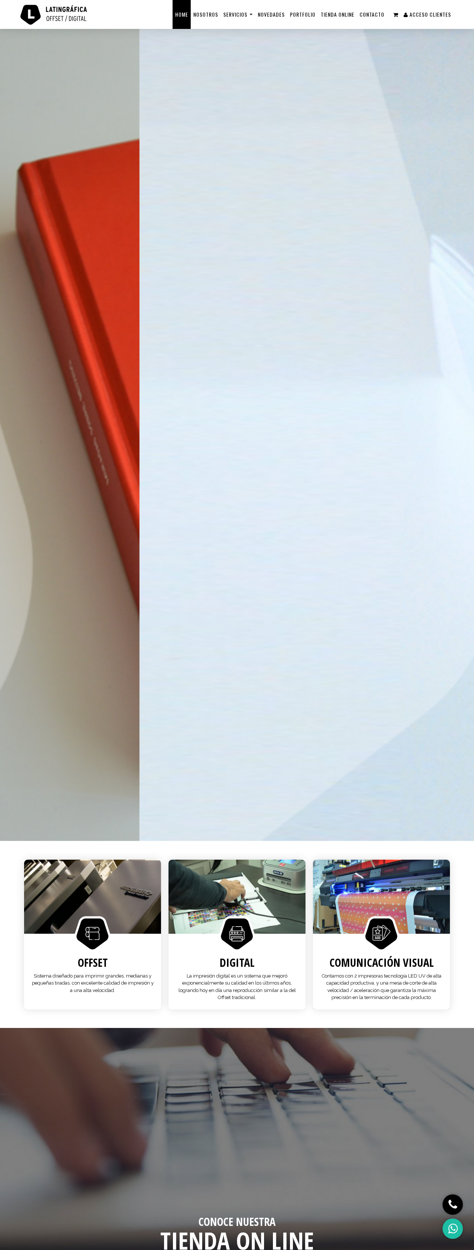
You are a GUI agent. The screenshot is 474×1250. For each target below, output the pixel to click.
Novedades (271, 14)
